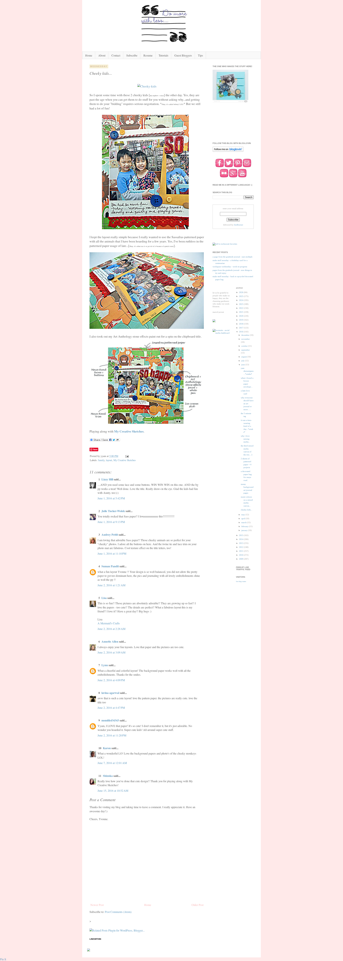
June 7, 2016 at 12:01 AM (112, 763)
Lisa (104, 598)
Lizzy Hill (107, 479)
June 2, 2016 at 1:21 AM (111, 585)
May (243, 514)
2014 (241, 539)
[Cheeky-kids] (146, 86)
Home (88, 55)
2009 (241, 559)
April (243, 518)
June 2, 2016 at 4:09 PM (111, 680)
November (245, 339)
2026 (241, 292)
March (244, 522)
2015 (241, 535)
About (101, 55)
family (101, 460)
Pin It (3, 959)
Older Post (197, 905)
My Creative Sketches (129, 431)
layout (109, 460)
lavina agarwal (110, 693)
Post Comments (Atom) (118, 912)
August (244, 357)
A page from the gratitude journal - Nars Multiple (232, 257)
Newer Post (97, 905)
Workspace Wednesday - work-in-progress (230, 267)
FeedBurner (238, 225)
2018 (241, 324)
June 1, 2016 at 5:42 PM (111, 498)
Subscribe (131, 55)
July (243, 361)
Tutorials (163, 55)
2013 (241, 543)
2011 (241, 551)
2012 (241, 547)
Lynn (104, 665)
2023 (241, 304)
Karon (107, 748)
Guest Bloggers (183, 55)
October (244, 346)
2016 (241, 332)
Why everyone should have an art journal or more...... (247, 404)
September (245, 350)
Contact (115, 55)
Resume (148, 55)
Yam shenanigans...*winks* (247, 371)
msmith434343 (110, 720)
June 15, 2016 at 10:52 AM (113, 790)
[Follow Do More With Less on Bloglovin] (228, 151)
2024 (241, 300)
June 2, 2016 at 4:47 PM (111, 707)
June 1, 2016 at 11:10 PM (112, 553)
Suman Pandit (110, 566)
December (245, 335)
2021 (241, 312)
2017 (241, 328)
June (243, 364)
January (244, 530)
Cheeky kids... (246, 510)
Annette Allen (109, 641)
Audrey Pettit (109, 534)
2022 (241, 308)
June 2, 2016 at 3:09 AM (111, 652)
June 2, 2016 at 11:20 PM (112, 735)
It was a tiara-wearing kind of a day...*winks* (247, 426)
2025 (241, 296)
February (245, 526)
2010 (241, 555)
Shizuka (108, 776)
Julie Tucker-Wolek (113, 511)
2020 (241, 316)
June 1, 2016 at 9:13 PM (111, 522)
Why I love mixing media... (245, 439)
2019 (241, 320)
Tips (200, 55)
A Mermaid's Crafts (109, 623)
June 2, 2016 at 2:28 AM (111, 629)
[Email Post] (126, 456)
